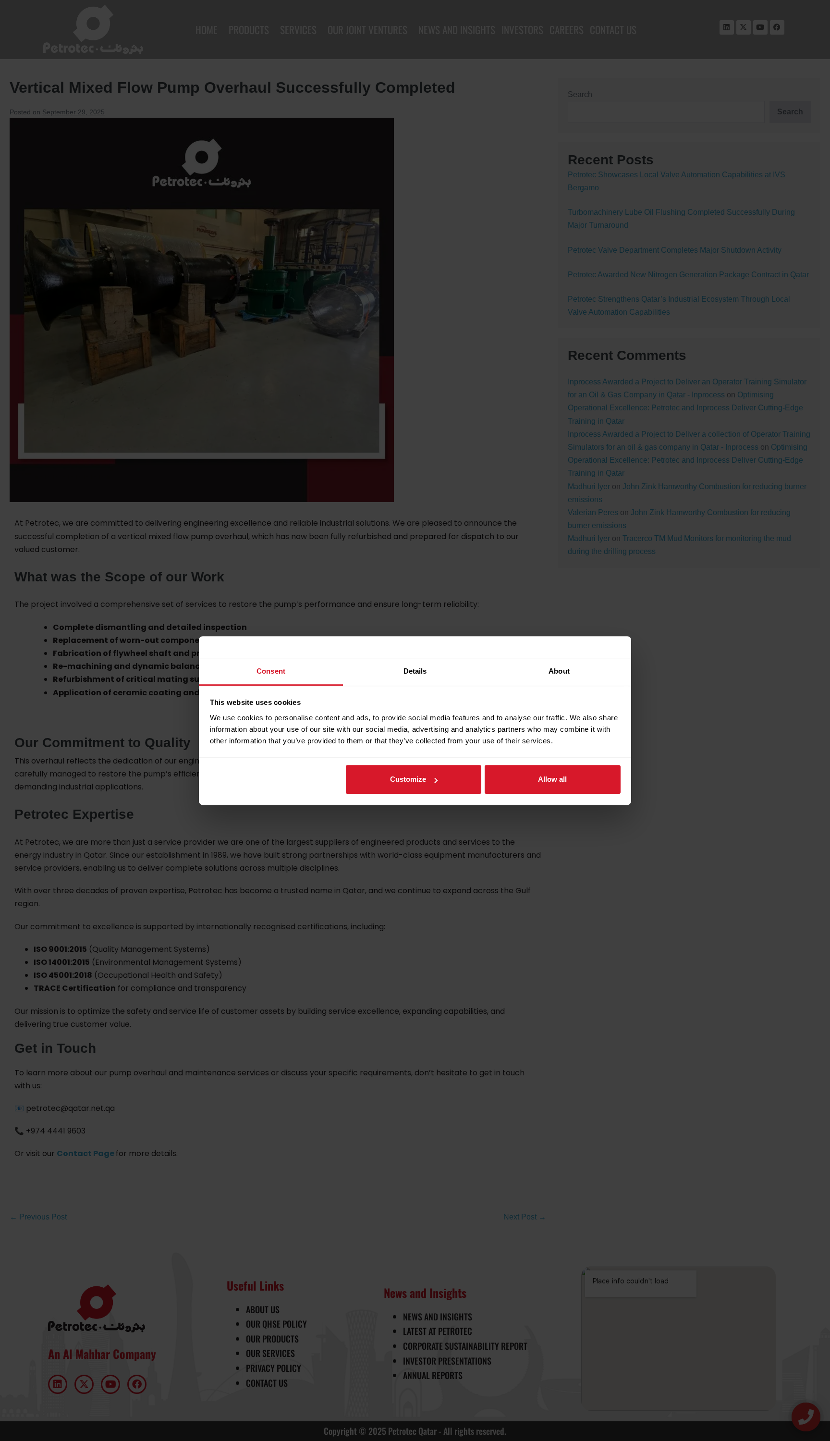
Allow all (552, 779)
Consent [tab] (270, 671)
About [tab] (559, 671)
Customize (408, 779)
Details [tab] (415, 671)
